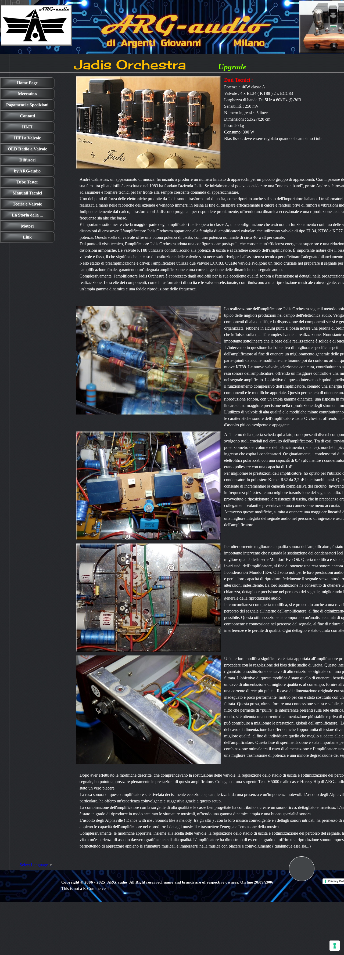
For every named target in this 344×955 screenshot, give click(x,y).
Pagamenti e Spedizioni (27, 105)
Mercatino (27, 94)
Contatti (27, 116)
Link (27, 237)
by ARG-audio (27, 171)
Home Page (27, 83)
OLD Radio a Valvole (27, 149)
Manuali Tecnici (27, 193)
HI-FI (27, 127)
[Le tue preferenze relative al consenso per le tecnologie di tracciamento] (334, 945)
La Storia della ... (27, 215)
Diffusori (27, 160)
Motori (27, 226)
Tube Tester (27, 182)
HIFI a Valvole (27, 138)
